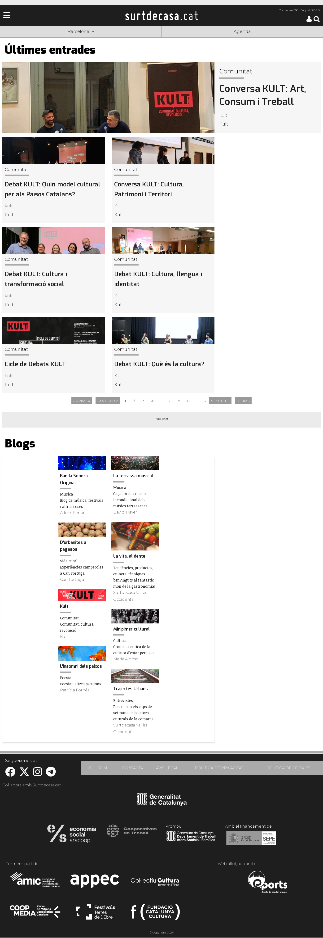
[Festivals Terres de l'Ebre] (95, 914)
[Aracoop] (72, 835)
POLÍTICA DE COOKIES (288, 768)
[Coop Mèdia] (35, 914)
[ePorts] (267, 882)
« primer (81, 401)
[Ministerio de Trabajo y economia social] (251, 841)
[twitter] (24, 774)
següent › (220, 401)
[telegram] (51, 774)
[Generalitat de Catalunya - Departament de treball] (191, 841)
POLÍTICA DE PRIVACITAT (219, 768)
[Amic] (35, 882)
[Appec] (95, 882)
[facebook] (10, 774)
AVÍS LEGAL (167, 768)
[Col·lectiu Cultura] (155, 882)
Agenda (242, 31)
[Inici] (161, 15)
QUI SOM (98, 768)
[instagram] (37, 774)
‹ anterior (107, 401)
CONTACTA (132, 768)
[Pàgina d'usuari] (309, 20)
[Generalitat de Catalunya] (161, 804)
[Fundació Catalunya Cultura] (155, 914)
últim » (243, 401)
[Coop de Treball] (131, 835)
